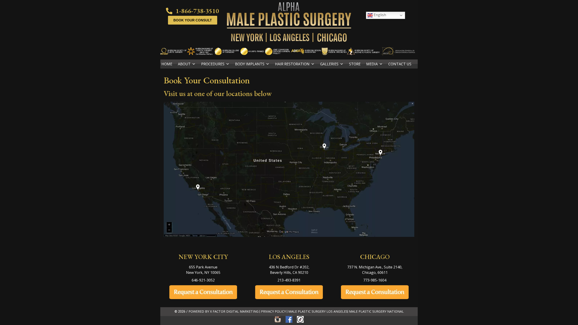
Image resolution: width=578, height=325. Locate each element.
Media (372, 64)
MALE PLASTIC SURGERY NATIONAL (376, 311)
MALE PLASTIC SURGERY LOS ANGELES (317, 311)
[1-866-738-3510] (169, 11)
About (184, 64)
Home (166, 64)
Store (355, 64)
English (379, 14)
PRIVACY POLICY (273, 311)
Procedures (212, 64)
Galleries (329, 64)
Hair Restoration (292, 64)
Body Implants (249, 64)
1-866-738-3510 (197, 11)
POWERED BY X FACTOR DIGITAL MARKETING (224, 311)
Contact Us (399, 64)
